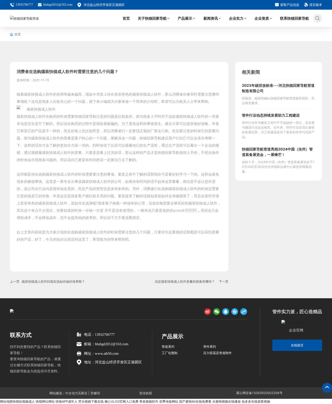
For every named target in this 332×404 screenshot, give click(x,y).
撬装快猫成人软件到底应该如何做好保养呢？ (53, 281)
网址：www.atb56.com (101, 353)
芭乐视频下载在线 (91, 401)
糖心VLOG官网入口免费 (121, 401)
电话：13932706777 (99, 334)
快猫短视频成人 (24, 401)
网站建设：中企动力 (63, 393)
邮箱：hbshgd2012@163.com (106, 344)
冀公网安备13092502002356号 (259, 393)
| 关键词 (93, 393)
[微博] (207, 311)
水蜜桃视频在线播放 (226, 401)
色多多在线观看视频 (256, 401)
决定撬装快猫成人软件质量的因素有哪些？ (185, 281)
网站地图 (6, 401)
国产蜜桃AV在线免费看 (195, 401)
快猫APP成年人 (66, 401)
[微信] (216, 311)
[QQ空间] (234, 311)
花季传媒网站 (168, 401)
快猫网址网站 (45, 401)
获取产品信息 (289, 5)
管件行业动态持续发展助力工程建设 (271, 115)
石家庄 (82, 393)
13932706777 (24, 4)
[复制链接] (243, 311)
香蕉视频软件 (148, 401)
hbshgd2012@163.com (57, 4)
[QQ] (225, 311)
